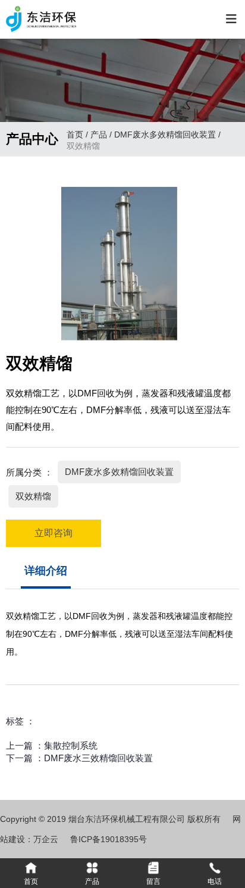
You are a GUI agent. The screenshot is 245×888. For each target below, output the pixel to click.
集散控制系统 (71, 745)
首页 (76, 134)
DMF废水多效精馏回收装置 (165, 134)
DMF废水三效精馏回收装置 (98, 758)
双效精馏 (33, 496)
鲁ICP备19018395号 (108, 839)
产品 (98, 134)
